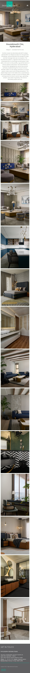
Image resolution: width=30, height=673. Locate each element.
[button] (27, 5)
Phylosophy (16, 666)
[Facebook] (5, 670)
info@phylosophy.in (21, 659)
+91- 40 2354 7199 (8, 659)
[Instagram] (2, 670)
